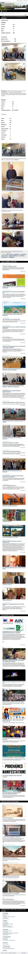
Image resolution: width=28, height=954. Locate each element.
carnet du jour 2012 (7, 584)
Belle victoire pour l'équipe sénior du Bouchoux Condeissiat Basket (12, 793)
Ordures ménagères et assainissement (10, 932)
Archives (4, 13)
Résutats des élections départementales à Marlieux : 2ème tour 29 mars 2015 (13, 386)
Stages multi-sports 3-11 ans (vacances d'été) (13, 757)
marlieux (16, 254)
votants (23, 254)
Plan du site (25, 0)
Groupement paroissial (7, 933)
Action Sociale (6, 944)
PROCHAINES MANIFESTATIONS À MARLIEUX (12, 775)
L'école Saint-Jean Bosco (8, 899)
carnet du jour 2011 (7, 600)
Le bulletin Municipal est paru (10, 537)
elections (4, 256)
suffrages (4, 257)
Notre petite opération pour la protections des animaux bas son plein (13, 661)
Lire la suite (22, 271)
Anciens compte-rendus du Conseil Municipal (14, 402)
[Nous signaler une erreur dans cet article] (24, 14)
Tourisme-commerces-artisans (9, 916)
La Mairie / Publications (11, 13)
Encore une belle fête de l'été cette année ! (13, 702)
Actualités (6, 618)
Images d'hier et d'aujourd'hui (10, 858)
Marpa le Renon (6, 918)
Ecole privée (6, 898)
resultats (9, 254)
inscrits (21, 256)
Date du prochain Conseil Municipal (11, 451)
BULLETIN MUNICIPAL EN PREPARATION (11, 319)
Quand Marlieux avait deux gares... (11, 876)
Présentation (5, 914)
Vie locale (6, 647)
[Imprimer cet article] (26, 14)
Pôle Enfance (5, 939)
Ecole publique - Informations (9, 940)
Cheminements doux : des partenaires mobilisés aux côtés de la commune (12, 632)
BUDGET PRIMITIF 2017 (8, 337)
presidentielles (13, 256)
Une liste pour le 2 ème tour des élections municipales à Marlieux (13, 476)
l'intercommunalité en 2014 (9, 485)
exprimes (11, 257)
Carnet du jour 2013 (7, 521)
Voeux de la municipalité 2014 (10, 506)
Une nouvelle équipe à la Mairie (10, 442)
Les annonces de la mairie (8, 924)
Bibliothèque (5, 925)
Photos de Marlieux (7, 844)
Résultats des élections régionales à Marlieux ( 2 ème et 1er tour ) (12, 369)
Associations (5, 931)
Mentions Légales (19, 0)
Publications (5, 922)
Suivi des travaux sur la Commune (11, 893)
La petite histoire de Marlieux (9, 804)
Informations (6, 744)
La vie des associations (8, 762)
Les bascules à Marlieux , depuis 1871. (12, 837)
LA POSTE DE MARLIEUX (8, 818)
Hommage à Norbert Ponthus (10, 266)
